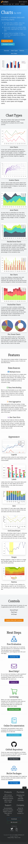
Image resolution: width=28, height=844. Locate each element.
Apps (10, 802)
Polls (8, 815)
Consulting (20, 800)
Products (8, 792)
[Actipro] (4, 1)
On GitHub (20, 810)
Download (14, 819)
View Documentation (14, 735)
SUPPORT (17, 4)
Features (21, 50)
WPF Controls (8, 795)
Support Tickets (7, 811)
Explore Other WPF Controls (14, 620)
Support (8, 805)
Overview (6, 50)
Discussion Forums (8, 810)
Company (20, 805)
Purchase (20, 792)
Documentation (8, 808)
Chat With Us (8, 813)
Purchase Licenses (8, 44)
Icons (6, 802)
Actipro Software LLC (19, 834)
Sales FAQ (20, 798)
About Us (20, 808)
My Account (14, 822)
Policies (20, 811)
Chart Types (14, 50)
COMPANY (22, 4)
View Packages (14, 782)
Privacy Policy (11, 837)
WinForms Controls (8, 798)
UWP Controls (8, 800)
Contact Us (14, 682)
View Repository (14, 759)
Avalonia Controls (8, 796)
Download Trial (7, 41)
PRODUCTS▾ (5, 4)
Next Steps (14, 53)
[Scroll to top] (24, 788)
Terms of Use (17, 837)
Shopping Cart (20, 795)
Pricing (20, 796)
